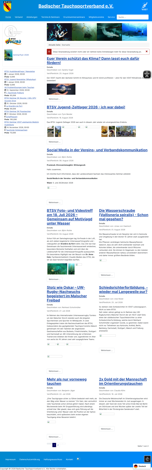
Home (8, 17)
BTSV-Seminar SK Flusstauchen (17, 111)
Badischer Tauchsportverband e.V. (76, 6)
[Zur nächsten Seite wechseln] (61, 443)
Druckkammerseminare (74, 17)
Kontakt (69, 459)
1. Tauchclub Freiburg (15, 93)
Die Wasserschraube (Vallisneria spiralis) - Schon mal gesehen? (123, 214)
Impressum (10, 459)
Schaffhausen (11, 117)
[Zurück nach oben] (149, 467)
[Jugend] (13, 41)
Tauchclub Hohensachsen (16, 130)
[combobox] (133, 17)
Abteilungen (31, 17)
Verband (19, 17)
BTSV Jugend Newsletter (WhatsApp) (20, 79)
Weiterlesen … (54, 99)
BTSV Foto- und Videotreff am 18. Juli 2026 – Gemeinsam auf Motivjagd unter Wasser (70, 216)
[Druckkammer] (13, 31)
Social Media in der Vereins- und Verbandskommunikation (97, 150)
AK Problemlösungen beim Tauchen (19, 87)
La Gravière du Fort (14, 106)
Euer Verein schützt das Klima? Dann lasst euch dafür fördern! (93, 60)
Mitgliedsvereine (96, 17)
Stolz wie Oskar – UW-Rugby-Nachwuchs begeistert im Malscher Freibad (67, 293)
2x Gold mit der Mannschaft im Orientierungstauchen (123, 381)
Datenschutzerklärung (29, 459)
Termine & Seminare (50, 17)
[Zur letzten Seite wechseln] (64, 443)
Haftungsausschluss (53, 459)
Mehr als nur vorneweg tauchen (67, 381)
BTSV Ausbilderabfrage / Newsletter (19, 71)
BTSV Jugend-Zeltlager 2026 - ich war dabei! (86, 107)
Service (111, 17)
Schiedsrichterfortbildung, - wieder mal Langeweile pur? (123, 289)
